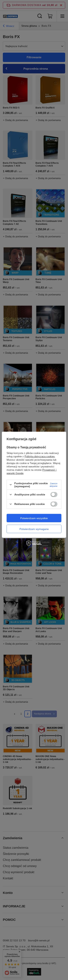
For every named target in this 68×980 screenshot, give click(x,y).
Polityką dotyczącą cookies (40, 456)
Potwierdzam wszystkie (34, 518)
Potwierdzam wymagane (34, 528)
